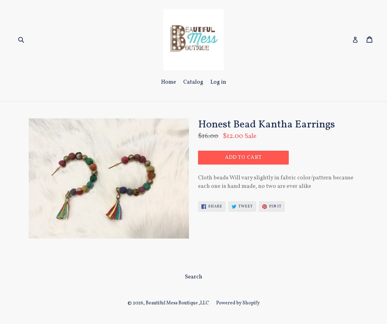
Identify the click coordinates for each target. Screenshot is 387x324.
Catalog (193, 82)
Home (168, 82)
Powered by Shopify (238, 303)
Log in (218, 82)
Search (193, 277)
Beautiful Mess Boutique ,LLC (177, 303)
